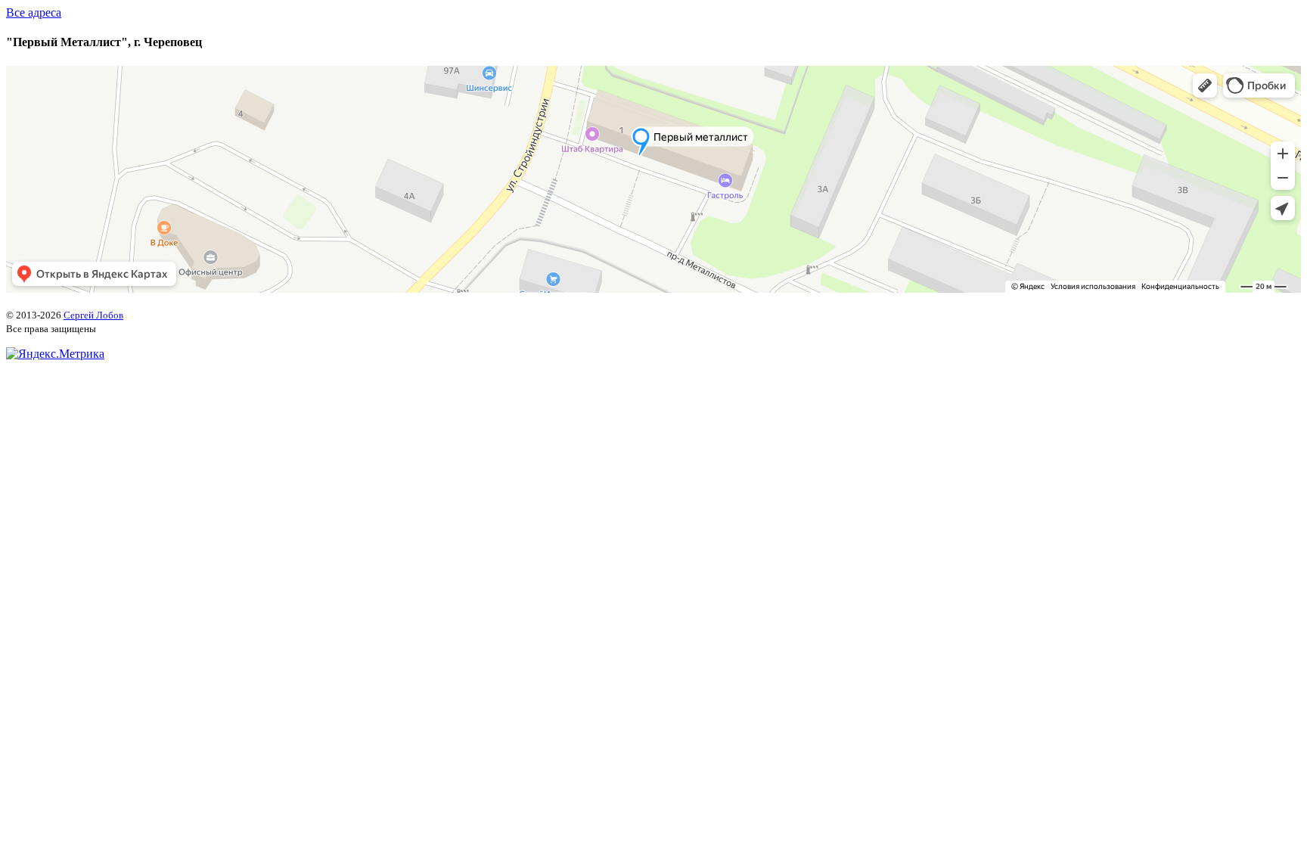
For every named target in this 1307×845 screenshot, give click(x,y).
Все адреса (33, 12)
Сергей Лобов (93, 315)
